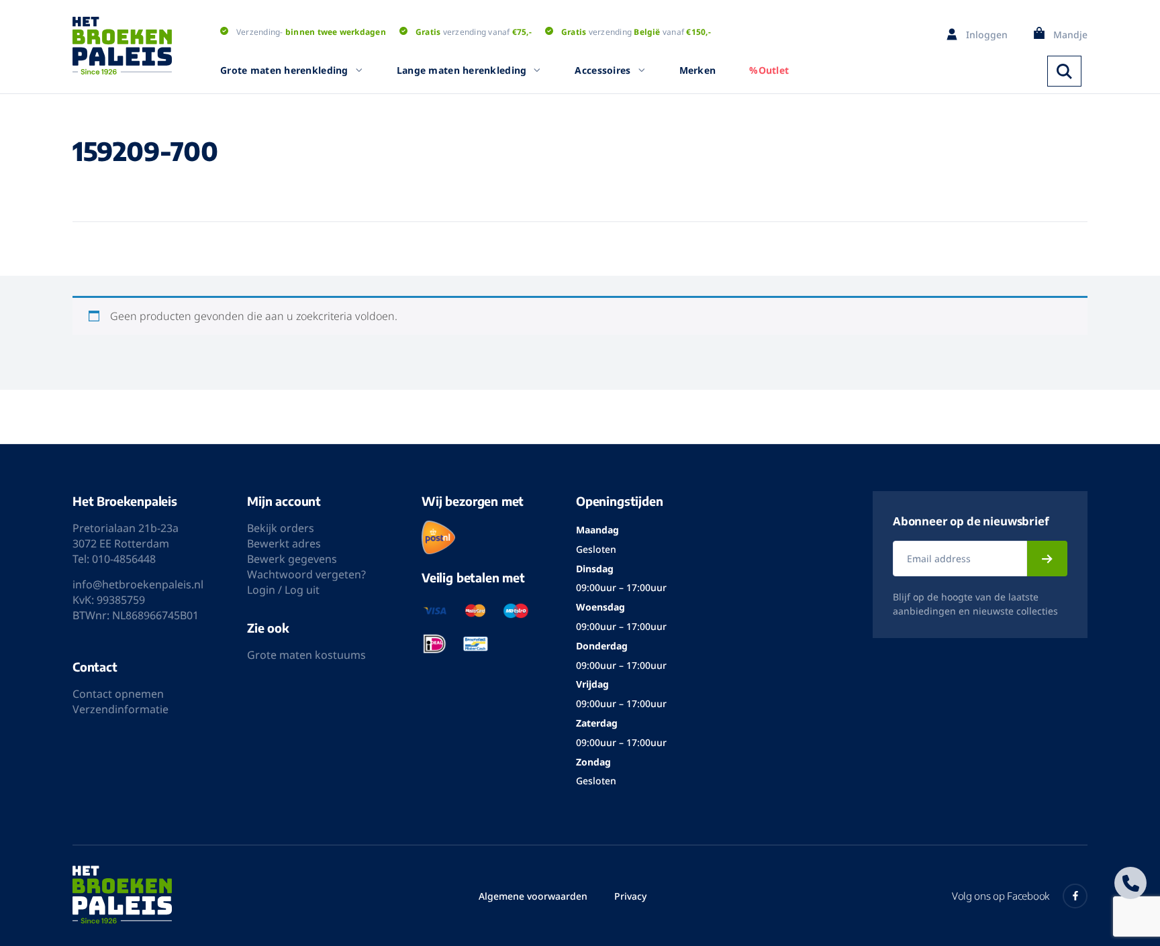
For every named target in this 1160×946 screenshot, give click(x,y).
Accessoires (602, 70)
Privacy (630, 896)
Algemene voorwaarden (533, 896)
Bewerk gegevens (292, 558)
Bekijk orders (280, 528)
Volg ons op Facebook (1000, 895)
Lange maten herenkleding (462, 70)
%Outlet (769, 70)
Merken (697, 70)
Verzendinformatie (120, 709)
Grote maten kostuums (306, 654)
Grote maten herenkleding (284, 70)
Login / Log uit (283, 589)
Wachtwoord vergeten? (306, 574)
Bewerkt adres (284, 543)
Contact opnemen (118, 693)
